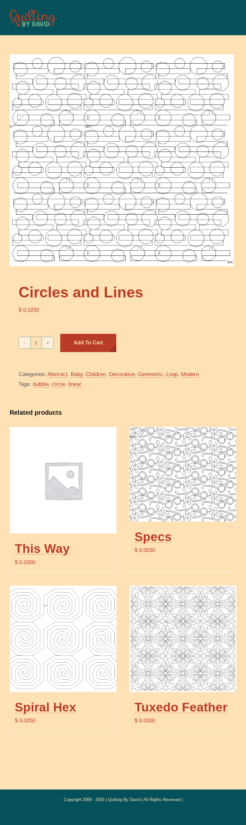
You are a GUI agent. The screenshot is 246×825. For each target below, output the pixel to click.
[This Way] (63, 480)
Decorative (122, 374)
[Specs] (183, 474)
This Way (42, 548)
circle (58, 384)
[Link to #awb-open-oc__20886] (229, 17)
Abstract (57, 374)
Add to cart (88, 342)
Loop (172, 374)
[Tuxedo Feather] (183, 639)
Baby (77, 374)
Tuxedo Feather (181, 707)
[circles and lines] (123, 160)
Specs (153, 537)
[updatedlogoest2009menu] (33, 10)
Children (96, 374)
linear (74, 384)
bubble (41, 384)
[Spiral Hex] (63, 639)
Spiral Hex (45, 707)
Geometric (150, 374)
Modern (190, 374)
